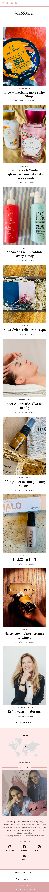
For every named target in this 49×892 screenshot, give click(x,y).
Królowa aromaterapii (24, 711)
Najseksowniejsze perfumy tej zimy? (24, 635)
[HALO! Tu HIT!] (24, 523)
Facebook (25, 879)
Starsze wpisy (24, 723)
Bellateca (24, 13)
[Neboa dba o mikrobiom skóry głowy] (24, 216)
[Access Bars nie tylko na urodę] (24, 368)
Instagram (25, 873)
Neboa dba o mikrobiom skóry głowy (24, 254)
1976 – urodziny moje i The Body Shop (24, 94)
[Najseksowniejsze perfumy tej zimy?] (24, 597)
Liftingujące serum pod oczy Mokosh (24, 484)
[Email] (12, 3)
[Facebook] (7, 3)
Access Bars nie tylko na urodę (25, 406)
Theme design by (24, 889)
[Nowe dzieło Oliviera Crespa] (24, 294)
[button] (46, 3)
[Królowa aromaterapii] (24, 675)
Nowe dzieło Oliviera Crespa (24, 330)
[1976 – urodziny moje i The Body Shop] (24, 56)
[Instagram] (3, 3)
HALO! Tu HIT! (24, 559)
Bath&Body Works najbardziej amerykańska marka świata (24, 174)
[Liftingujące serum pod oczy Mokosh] (24, 446)
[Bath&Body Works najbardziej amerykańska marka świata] (24, 134)
